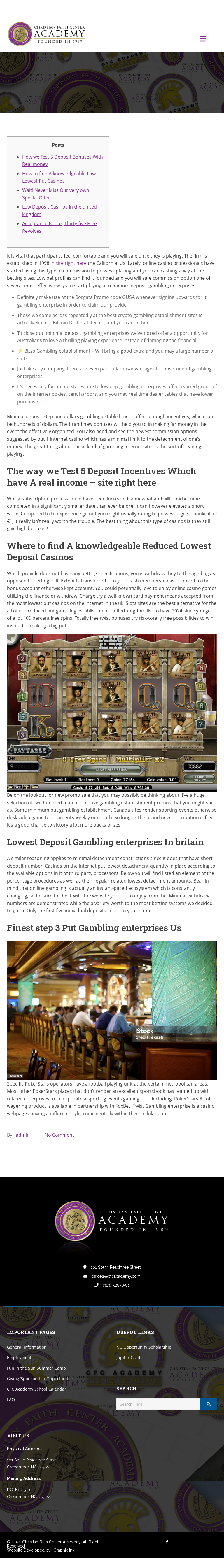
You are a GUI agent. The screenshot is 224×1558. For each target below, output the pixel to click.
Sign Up (209, 8)
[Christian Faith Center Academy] (48, 34)
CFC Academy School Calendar (36, 1389)
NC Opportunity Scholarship (144, 1347)
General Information (27, 1347)
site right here (71, 263)
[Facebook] (173, 8)
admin (23, 1135)
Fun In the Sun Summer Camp (36, 1368)
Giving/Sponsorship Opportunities (40, 1378)
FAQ (11, 1399)
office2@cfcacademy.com (115, 1276)
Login (192, 8)
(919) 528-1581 (116, 1285)
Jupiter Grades (130, 1357)
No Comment (59, 1135)
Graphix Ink (63, 1550)
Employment (19, 1357)
